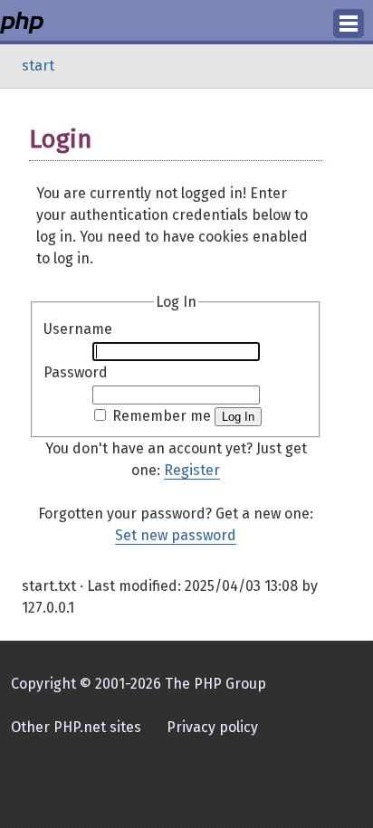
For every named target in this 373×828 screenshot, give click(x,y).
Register (192, 470)
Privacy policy (212, 727)
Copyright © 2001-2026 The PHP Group (138, 683)
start (38, 65)
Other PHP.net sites (76, 727)
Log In (238, 417)
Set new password (175, 535)
